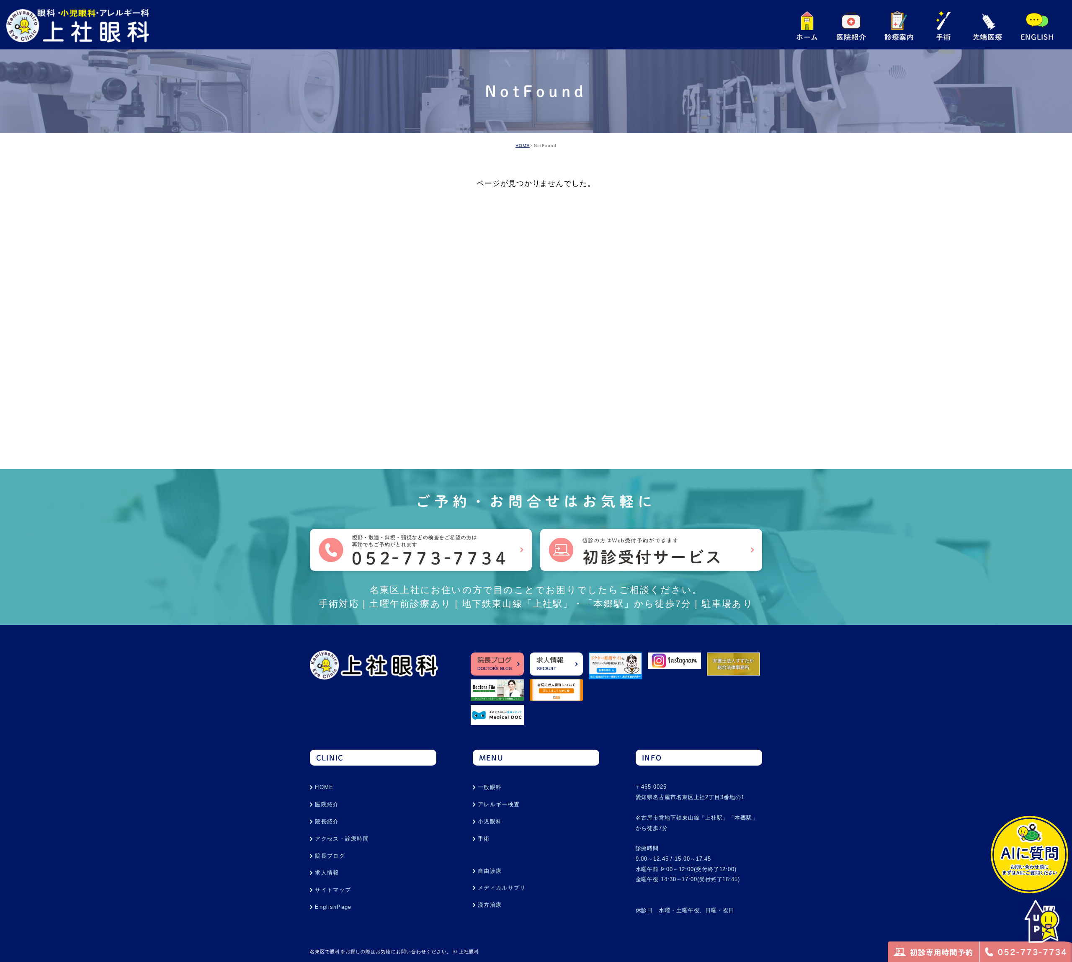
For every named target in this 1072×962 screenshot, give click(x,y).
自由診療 (490, 871)
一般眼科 (490, 787)
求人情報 (327, 872)
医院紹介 (327, 804)
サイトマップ (333, 890)
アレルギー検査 (499, 804)
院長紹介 (327, 821)
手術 (484, 839)
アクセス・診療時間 (342, 839)
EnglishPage (333, 907)
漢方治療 (490, 905)
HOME (522, 145)
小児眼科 (490, 821)
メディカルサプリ (502, 888)
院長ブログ (330, 856)
